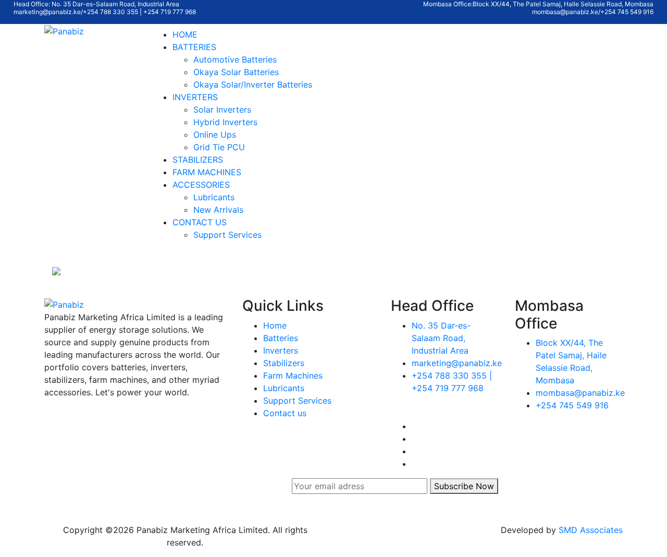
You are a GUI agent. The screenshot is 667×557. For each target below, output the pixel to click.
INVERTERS (195, 97)
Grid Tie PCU (219, 147)
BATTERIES (194, 47)
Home (275, 325)
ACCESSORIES (201, 184)
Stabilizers (283, 363)
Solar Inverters (222, 109)
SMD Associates (591, 530)
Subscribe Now (464, 486)
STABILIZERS (197, 159)
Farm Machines (293, 375)
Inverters (280, 350)
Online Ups (214, 134)
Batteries (280, 338)
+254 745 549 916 (572, 405)
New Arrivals (218, 209)
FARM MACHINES (206, 172)
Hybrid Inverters (225, 122)
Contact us (284, 413)
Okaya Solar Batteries (236, 72)
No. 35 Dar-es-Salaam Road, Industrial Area (441, 338)
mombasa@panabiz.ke (580, 393)
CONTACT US (199, 222)
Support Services (227, 234)
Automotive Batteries (235, 59)
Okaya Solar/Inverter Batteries (252, 84)
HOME (184, 34)
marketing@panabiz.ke (457, 363)
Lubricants (213, 197)
